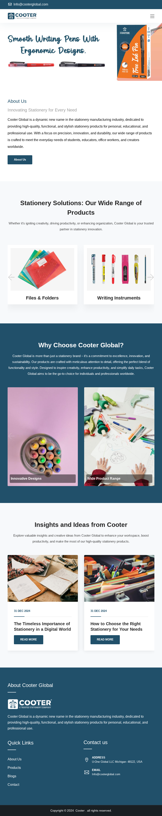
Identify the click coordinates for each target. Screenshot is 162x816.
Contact (13, 784)
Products (14, 767)
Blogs (12, 776)
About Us (20, 159)
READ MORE (28, 639)
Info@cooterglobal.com (31, 4)
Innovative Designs (26, 478)
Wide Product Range (103, 478)
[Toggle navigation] (152, 16)
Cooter (80, 810)
